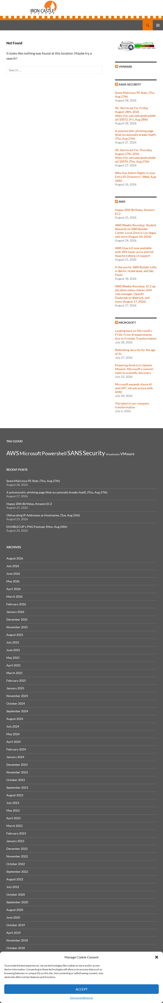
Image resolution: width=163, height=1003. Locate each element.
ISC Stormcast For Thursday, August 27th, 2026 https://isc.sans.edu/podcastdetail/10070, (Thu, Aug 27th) (135, 155)
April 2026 (13, 589)
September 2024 (17, 711)
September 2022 (17, 871)
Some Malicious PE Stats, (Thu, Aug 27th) (33, 481)
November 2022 (17, 856)
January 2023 (15, 841)
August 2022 (14, 879)
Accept (82, 989)
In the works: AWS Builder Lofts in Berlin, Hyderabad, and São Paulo (136, 271)
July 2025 (12, 642)
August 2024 (14, 719)
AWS (122, 201)
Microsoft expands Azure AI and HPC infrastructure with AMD (134, 388)
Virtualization (113, 454)
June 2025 (13, 650)
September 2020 (17, 902)
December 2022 (17, 848)
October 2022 (15, 864)
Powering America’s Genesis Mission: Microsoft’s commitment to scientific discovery (134, 369)
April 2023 (13, 818)
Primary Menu (158, 25)
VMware (125, 66)
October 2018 (15, 948)
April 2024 (13, 741)
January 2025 (15, 688)
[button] (157, 957)
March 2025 (14, 673)
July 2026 (12, 566)
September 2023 (17, 787)
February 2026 (16, 604)
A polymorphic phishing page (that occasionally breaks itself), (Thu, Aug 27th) (135, 134)
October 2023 (15, 780)
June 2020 (13, 917)
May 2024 (13, 734)
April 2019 (13, 932)
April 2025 (13, 665)
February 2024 (16, 749)
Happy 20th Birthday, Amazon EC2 (29, 504)
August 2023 (14, 795)
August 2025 (14, 634)
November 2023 (17, 772)
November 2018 (17, 940)
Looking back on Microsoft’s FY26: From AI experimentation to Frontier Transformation (136, 334)
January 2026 (15, 612)
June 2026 (13, 573)
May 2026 (13, 581)
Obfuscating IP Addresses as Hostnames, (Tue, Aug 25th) (43, 515)
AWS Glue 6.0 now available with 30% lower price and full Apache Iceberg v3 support (134, 251)
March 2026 (14, 596)
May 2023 (13, 810)
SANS (74, 453)
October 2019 (15, 925)
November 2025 (17, 627)
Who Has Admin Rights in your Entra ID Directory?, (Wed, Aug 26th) (135, 176)
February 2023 (16, 833)
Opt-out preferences (81, 997)
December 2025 (17, 619)
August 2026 (14, 558)
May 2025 (13, 657)
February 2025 (16, 680)
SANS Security (130, 84)
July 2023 (12, 803)
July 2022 (12, 887)
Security (94, 453)
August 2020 (14, 910)
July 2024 (12, 726)
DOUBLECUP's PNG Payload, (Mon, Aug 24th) (36, 526)
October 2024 (15, 703)
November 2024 (17, 696)
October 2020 (15, 894)
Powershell (54, 453)
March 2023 (14, 825)
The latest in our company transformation (132, 405)
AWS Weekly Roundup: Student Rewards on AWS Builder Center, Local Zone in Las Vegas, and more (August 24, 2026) (136, 230)
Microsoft (127, 322)
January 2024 (15, 757)
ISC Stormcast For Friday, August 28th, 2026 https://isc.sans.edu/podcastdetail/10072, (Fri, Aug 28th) (135, 113)
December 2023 (17, 764)
